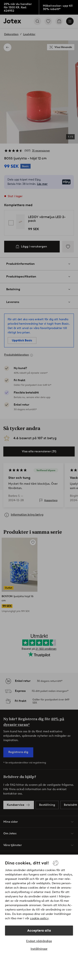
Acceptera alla (39, 930)
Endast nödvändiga (39, 941)
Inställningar (39, 949)
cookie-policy (39, 918)
